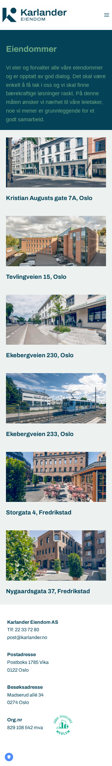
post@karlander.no (27, 637)
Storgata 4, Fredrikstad (38, 512)
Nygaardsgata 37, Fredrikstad (48, 591)
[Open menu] (106, 14)
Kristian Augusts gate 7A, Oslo (49, 198)
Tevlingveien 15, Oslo (36, 276)
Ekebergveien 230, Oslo (39, 355)
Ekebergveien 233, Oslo (39, 434)
